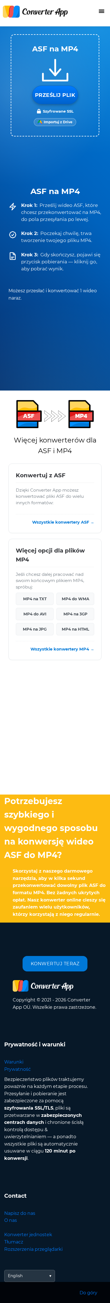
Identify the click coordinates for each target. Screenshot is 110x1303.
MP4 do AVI (34, 614)
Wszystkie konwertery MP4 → (62, 649)
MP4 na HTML (75, 629)
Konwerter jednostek (28, 1234)
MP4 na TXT (35, 599)
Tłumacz (13, 1242)
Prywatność (17, 1069)
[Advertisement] (55, 728)
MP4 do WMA (75, 599)
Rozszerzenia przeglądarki (33, 1249)
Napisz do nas (19, 1213)
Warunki (13, 1062)
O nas (10, 1220)
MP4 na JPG (35, 629)
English (15, 1275)
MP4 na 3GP (75, 614)
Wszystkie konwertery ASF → (63, 522)
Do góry (88, 1292)
